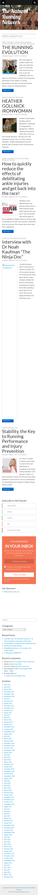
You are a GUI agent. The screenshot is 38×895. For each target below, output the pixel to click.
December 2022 (9, 825)
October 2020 (8, 863)
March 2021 (8, 853)
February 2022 (8, 835)
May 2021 (7, 851)
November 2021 (9, 842)
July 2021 (7, 849)
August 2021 (8, 846)
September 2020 (9, 865)
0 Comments (23, 114)
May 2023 (7, 820)
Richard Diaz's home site (11, 592)
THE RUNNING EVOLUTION (17, 50)
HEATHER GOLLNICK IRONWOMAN (17, 105)
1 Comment (23, 56)
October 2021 (8, 844)
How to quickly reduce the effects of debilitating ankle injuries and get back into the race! (19, 178)
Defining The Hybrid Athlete (13, 779)
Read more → (8, 90)
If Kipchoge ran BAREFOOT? (13, 786)
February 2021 (8, 856)
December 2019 (9, 877)
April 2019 (7, 893)
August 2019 (8, 886)
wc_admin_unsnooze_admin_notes (15, 809)
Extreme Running (24, 42)
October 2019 (8, 881)
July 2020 (7, 870)
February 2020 (8, 874)
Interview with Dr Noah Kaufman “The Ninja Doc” (16, 249)
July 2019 (7, 889)
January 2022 (8, 837)
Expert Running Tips (9, 42)
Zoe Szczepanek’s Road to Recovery (23, 795)
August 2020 (8, 867)
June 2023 (7, 818)
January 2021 (8, 858)
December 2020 (9, 860)
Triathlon (31, 44)
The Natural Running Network (15, 16)
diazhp (5, 56)
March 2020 (8, 872)
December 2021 (9, 839)
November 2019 (9, 879)
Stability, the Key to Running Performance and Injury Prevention (18, 441)
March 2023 (8, 823)
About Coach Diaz (16, 798)
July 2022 (7, 832)
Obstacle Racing (19, 44)
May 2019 (7, 891)
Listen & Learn (7, 44)
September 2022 (9, 830)
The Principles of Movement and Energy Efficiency (20, 777)
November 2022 (9, 827)
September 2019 (9, 884)
